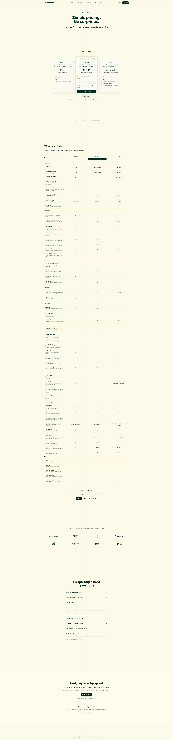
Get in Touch (110, 91)
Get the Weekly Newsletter (86, 712)
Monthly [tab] (94, 58)
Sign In (119, 2)
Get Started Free (86, 694)
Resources (80, 2)
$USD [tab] (88, 96)
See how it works (96, 120)
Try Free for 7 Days (86, 91)
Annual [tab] (86, 58)
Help (95, 2)
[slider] (72, 54)
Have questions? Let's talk (90, 498)
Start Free (125, 2)
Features (72, 2)
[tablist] (88, 59)
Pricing (101, 2)
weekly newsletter (79, 709)
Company (88, 2)
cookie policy (96, 736)
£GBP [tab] (84, 96)
